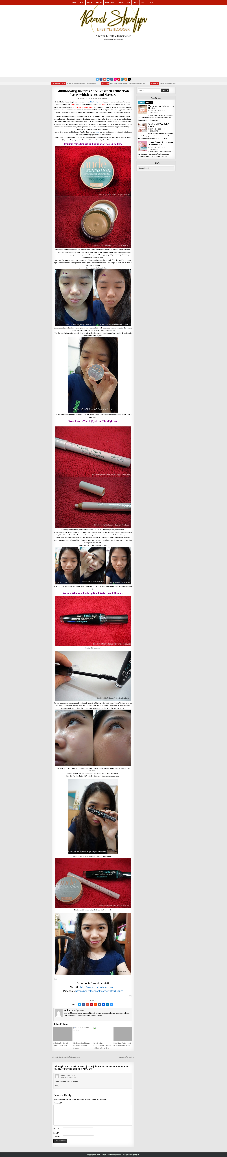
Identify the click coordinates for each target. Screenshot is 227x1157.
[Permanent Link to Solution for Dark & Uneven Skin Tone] (62, 1034)
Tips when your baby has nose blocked (161, 107)
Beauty (89, 2)
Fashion (120, 2)
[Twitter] (97, 79)
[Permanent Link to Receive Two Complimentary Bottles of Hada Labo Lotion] (103, 1034)
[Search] (129, 79)
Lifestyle (99, 2)
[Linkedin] (108, 79)
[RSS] (125, 79)
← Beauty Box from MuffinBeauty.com (66, 1057)
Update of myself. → (126, 1057)
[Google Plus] (104, 79)
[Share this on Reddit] (95, 1004)
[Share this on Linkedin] (107, 1004)
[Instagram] (111, 79)
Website (56, 1137)
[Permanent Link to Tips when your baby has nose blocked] (142, 109)
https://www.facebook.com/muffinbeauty (99, 991)
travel (135, 2)
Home (74, 2)
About (82, 2)
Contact (152, 2)
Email (56, 1133)
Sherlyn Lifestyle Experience (113, 36)
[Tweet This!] (79, 1004)
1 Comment (103, 99)
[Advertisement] (113, 58)
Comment (57, 1103)
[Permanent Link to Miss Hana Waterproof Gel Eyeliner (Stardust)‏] (123, 1034)
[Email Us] (122, 79)
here (97, 132)
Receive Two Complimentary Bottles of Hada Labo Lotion (102, 1045)
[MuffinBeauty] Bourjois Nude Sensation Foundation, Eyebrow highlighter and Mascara (93, 93)
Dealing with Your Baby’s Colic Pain (159, 125)
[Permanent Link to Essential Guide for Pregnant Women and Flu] (142, 146)
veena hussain (65, 1075)
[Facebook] (101, 79)
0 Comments (154, 113)
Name (56, 1129)
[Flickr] (115, 79)
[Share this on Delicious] (111, 1004)
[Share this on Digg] (103, 1004)
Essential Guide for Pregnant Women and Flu (160, 143)
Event (143, 2)
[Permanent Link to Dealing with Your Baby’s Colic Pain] (142, 127)
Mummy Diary (109, 2)
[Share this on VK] (99, 1004)
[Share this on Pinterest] (91, 1004)
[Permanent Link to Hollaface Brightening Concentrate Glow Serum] (82, 1034)
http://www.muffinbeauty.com (97, 987)
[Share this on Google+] (87, 1004)
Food (128, 2)
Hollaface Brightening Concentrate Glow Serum (81, 1045)
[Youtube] (118, 79)
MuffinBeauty (93, 102)
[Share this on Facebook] (83, 1004)
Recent (141, 102)
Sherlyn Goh (83, 99)
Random (149, 102)
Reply (57, 1085)
